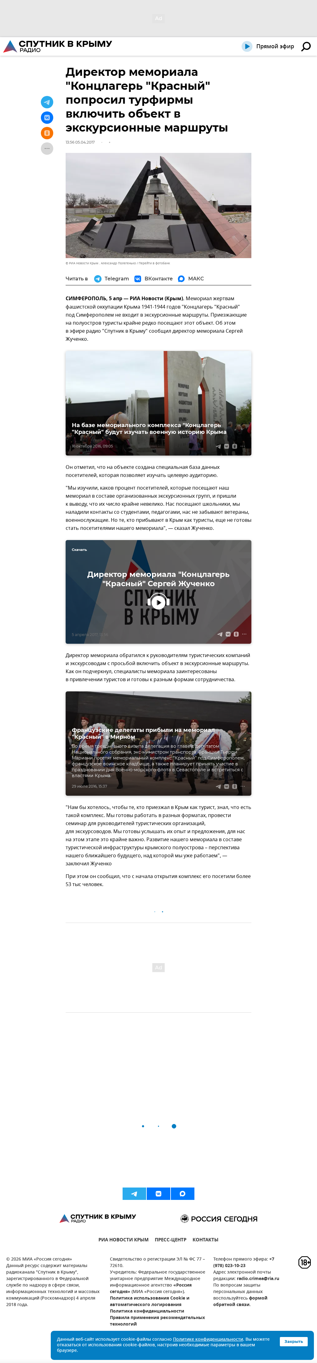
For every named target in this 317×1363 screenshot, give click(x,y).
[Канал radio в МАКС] (182, 1194)
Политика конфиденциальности (147, 1311)
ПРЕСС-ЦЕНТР (170, 1240)
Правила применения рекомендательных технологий (157, 1321)
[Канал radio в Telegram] (134, 1194)
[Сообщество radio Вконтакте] (158, 1194)
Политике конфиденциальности (208, 1339)
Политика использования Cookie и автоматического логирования (149, 1302)
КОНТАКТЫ (206, 1240)
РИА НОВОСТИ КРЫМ (123, 1240)
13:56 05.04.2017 (80, 142)
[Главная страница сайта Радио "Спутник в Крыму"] (58, 46)
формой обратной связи (240, 1302)
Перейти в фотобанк (154, 263)
